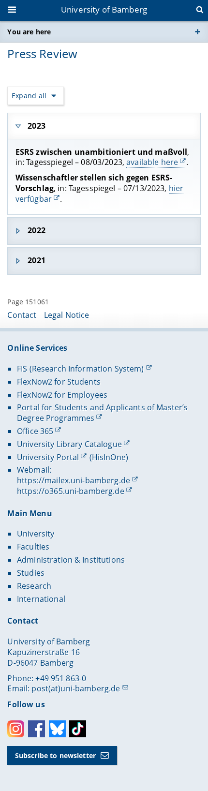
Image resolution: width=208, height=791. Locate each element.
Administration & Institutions (71, 559)
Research (34, 586)
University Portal (48, 457)
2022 (36, 230)
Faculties (33, 546)
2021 (36, 260)
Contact (21, 315)
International (41, 599)
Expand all (29, 95)
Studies (31, 572)
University (35, 533)
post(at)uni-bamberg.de (75, 688)
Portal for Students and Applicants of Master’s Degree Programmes (102, 412)
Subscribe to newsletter (55, 755)
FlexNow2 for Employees (62, 394)
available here (152, 162)
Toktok (77, 728)
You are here (29, 31)
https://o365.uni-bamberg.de (70, 491)
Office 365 (35, 431)
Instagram (15, 728)
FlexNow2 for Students (59, 381)
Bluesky (57, 728)
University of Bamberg (104, 9)
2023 (36, 125)
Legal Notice (66, 315)
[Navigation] (13, 10)
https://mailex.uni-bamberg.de (73, 480)
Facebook (36, 728)
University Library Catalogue (69, 444)
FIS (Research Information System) (80, 368)
